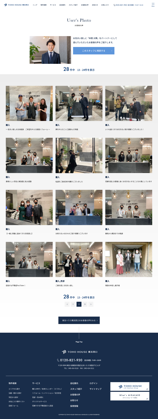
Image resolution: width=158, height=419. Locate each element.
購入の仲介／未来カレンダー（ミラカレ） (47, 389)
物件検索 (44, 5)
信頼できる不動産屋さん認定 (42, 406)
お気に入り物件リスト (17, 402)
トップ (35, 5)
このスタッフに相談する (93, 50)
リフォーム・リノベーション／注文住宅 (46, 393)
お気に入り (105, 5)
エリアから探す (14, 389)
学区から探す (13, 397)
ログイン (94, 383)
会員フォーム (13, 406)
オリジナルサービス (39, 402)
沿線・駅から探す (15, 393)
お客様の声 (85, 5)
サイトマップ (95, 389)
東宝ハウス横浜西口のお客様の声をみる (79, 320)
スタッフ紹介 (73, 5)
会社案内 (62, 5)
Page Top (79, 342)
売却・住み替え (37, 397)
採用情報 (74, 406)
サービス (53, 5)
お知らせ (95, 5)
